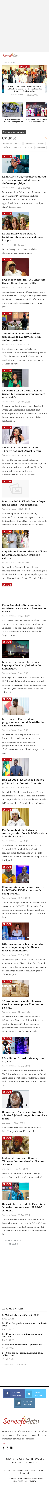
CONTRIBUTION (19, 1463)
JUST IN (29, 1459)
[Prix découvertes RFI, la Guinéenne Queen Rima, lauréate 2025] (15, 267)
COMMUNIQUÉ (40, 147)
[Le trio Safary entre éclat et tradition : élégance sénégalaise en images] (15, 221)
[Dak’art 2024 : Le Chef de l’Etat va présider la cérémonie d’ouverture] (15, 767)
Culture (24, 67)
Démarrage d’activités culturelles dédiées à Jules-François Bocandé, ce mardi (24, 1115)
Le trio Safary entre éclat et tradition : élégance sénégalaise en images (23, 237)
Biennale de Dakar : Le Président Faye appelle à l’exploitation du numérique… (22, 665)
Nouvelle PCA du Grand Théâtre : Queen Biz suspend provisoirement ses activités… (23, 394)
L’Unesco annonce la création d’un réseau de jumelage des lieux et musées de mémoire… (23, 947)
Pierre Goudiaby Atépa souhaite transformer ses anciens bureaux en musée (24, 608)
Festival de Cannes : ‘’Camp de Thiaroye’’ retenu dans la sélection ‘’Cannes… (23, 1161)
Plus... (4, 1443)
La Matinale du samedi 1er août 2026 (20, 1315)
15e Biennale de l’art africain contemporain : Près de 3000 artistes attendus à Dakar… (24, 833)
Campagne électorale (23, 147)
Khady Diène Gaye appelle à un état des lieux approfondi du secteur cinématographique (24, 180)
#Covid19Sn (7, 143)
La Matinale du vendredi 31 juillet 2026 (22, 1345)
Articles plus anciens (13, 1241)
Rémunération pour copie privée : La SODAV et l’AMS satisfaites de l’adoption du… (23, 890)
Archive (41, 143)
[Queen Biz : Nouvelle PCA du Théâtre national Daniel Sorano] (15, 435)
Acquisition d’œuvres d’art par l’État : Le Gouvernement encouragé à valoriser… (24, 555)
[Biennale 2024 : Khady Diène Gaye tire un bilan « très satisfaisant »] (15, 489)
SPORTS (33, 1463)
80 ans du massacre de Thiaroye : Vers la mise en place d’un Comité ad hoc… (23, 1004)
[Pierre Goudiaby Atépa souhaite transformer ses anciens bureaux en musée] (15, 592)
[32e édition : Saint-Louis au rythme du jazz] (15, 1045)
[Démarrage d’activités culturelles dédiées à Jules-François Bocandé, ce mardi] (15, 1099)
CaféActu (7, 147)
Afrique (18, 143)
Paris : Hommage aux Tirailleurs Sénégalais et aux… (12, 121)
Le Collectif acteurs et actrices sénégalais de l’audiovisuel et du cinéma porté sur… (21, 337)
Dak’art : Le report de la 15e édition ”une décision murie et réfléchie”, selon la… (23, 1207)
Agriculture (30, 143)
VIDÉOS (20, 1459)
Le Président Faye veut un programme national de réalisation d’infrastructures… (23, 722)
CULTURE (39, 1459)
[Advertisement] (24, 26)
